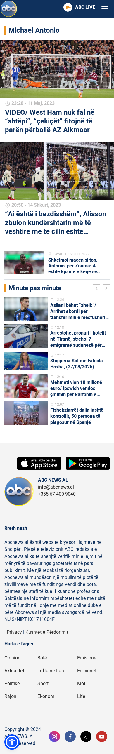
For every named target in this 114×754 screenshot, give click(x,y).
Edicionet (86, 670)
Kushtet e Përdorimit (46, 632)
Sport (43, 683)
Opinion (12, 657)
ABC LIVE (85, 7)
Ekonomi (46, 696)
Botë (42, 657)
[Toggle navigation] (105, 9)
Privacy (14, 632)
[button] (12, 742)
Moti (82, 683)
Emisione (86, 657)
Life (81, 696)
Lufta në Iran (50, 670)
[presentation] (98, 289)
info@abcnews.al (56, 487)
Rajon (10, 696)
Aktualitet (14, 670)
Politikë (12, 683)
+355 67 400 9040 (57, 494)
